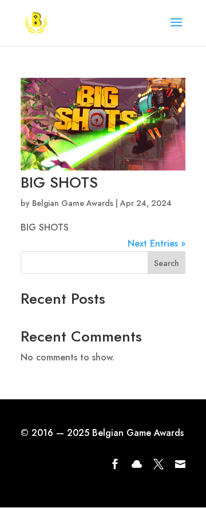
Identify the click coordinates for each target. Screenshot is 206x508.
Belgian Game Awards (72, 203)
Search (166, 263)
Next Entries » (156, 243)
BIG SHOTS (59, 182)
